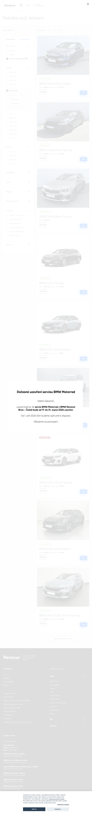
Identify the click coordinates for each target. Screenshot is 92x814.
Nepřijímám (58, 809)
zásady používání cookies (56, 799)
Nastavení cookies (63, 804)
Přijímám (34, 809)
